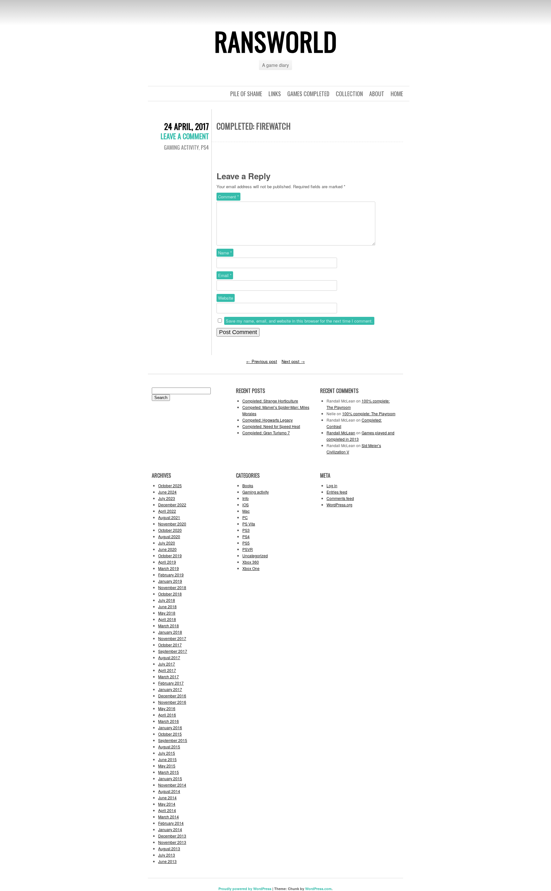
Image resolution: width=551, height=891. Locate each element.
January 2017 (170, 689)
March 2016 (168, 721)
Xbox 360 (250, 562)
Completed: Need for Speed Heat (271, 426)
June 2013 (167, 861)
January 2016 (170, 727)
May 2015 (166, 765)
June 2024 (167, 492)
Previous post (261, 361)
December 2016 (172, 695)
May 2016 (166, 708)
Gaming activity (181, 147)
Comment (228, 197)
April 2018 (167, 619)
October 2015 (170, 734)
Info (245, 498)
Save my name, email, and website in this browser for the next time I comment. (299, 321)
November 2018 (172, 587)
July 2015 (166, 753)
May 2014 (166, 804)
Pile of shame (246, 93)
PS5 (246, 542)
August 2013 (169, 848)
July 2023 (166, 498)
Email (224, 275)
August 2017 (169, 657)
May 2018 (166, 613)
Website (225, 298)
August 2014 (169, 791)
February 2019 (171, 574)
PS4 (205, 147)
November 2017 (172, 638)
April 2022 (167, 511)
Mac (246, 511)
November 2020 (172, 523)
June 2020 (167, 549)
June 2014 (167, 797)
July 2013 (166, 855)
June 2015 (167, 759)
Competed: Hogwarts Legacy (267, 420)
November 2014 (172, 785)
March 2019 (168, 568)
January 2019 (170, 581)
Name (225, 253)
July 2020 (166, 542)
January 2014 (170, 829)
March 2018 (168, 625)
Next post (293, 361)
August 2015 (169, 746)
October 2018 (170, 593)
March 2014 (168, 816)
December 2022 (172, 504)
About (376, 93)
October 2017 (170, 644)
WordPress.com (318, 888)
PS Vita (248, 523)
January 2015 (170, 778)
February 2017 (171, 683)
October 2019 (170, 555)
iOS (245, 504)
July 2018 (166, 600)
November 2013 (172, 842)
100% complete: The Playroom (368, 413)
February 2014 (171, 823)
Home (397, 93)
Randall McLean (341, 432)
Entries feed (337, 492)
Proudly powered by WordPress (244, 888)
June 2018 (167, 606)
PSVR (247, 549)
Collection (349, 93)
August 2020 (169, 536)
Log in (332, 485)
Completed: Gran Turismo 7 (266, 432)
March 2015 (168, 772)
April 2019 (167, 562)
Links (274, 93)
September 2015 (172, 740)
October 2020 (170, 530)
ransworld (275, 41)
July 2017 (166, 663)
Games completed (308, 93)
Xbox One (251, 568)
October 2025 (170, 485)
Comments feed (340, 498)
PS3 (246, 530)
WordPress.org (339, 504)
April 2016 (167, 714)
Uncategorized (255, 555)
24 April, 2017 (186, 126)
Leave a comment (185, 136)
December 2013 (172, 835)
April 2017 (167, 670)
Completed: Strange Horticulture (270, 400)
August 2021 (169, 517)
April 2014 (167, 810)
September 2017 (172, 651)
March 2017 (168, 676)
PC (245, 517)
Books (247, 485)
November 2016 (172, 702)
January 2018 (170, 632)
